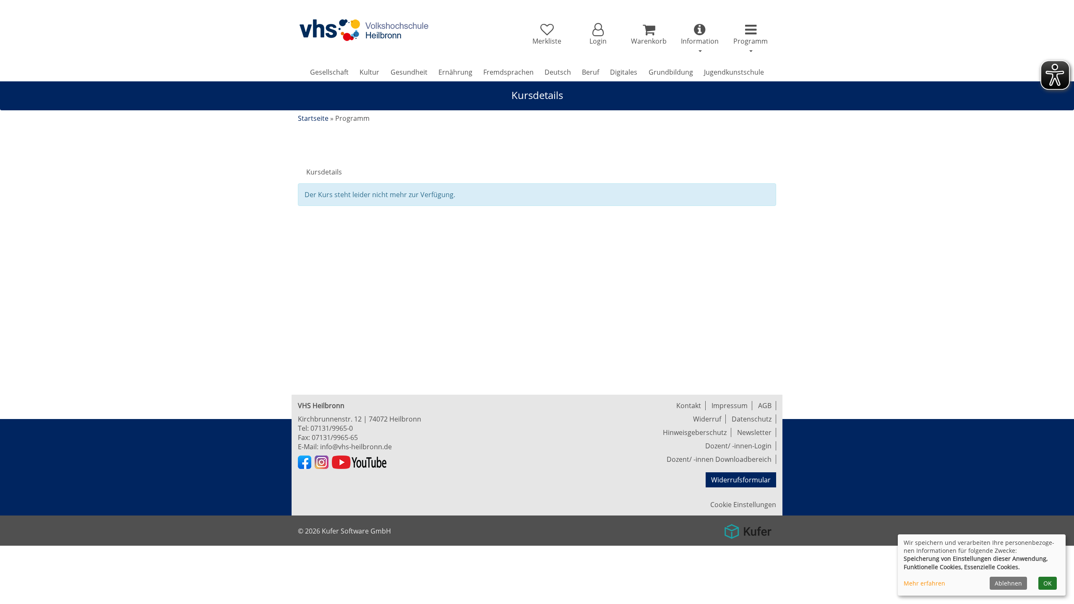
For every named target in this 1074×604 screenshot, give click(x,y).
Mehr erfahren (924, 583)
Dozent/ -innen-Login (738, 445)
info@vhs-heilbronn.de (356, 446)
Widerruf (707, 419)
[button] (597, 34)
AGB (765, 405)
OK (1047, 583)
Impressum (730, 405)
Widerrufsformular (741, 479)
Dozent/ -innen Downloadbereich (719, 459)
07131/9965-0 (331, 428)
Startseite (313, 118)
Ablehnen (1008, 583)
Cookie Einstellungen (743, 504)
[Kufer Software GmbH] (747, 528)
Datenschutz (752, 419)
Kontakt (688, 405)
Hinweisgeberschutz (695, 432)
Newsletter (754, 432)
